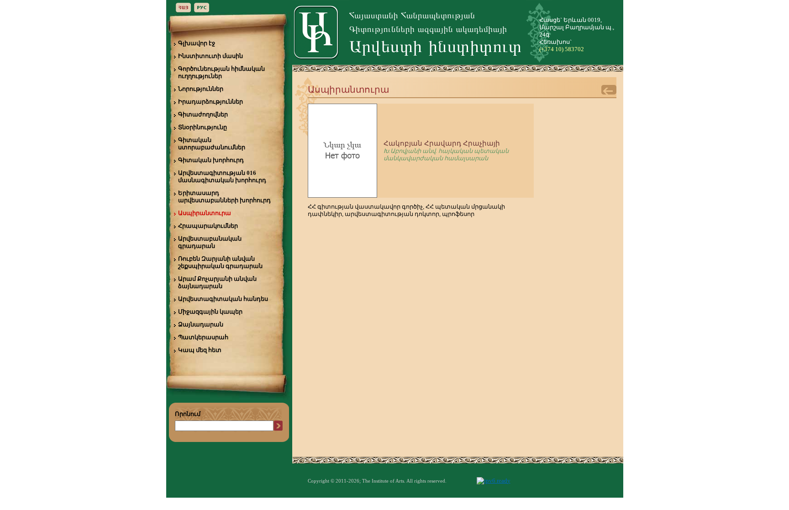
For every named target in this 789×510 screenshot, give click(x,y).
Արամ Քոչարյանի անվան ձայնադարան (217, 282)
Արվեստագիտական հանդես (223, 298)
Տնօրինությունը (202, 127)
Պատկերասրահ (203, 337)
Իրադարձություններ (210, 101)
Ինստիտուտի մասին (210, 56)
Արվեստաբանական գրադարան (210, 242)
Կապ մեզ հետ (199, 350)
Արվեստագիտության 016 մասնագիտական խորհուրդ (222, 176)
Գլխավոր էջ (196, 43)
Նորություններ (200, 88)
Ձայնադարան (200, 324)
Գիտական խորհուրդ (211, 160)
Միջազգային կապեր (210, 311)
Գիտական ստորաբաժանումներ (211, 144)
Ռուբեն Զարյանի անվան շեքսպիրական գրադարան (220, 262)
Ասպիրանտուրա (204, 213)
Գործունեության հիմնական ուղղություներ (221, 72)
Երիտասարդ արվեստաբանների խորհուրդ (224, 196)
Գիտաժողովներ (203, 114)
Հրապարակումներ (208, 225)
